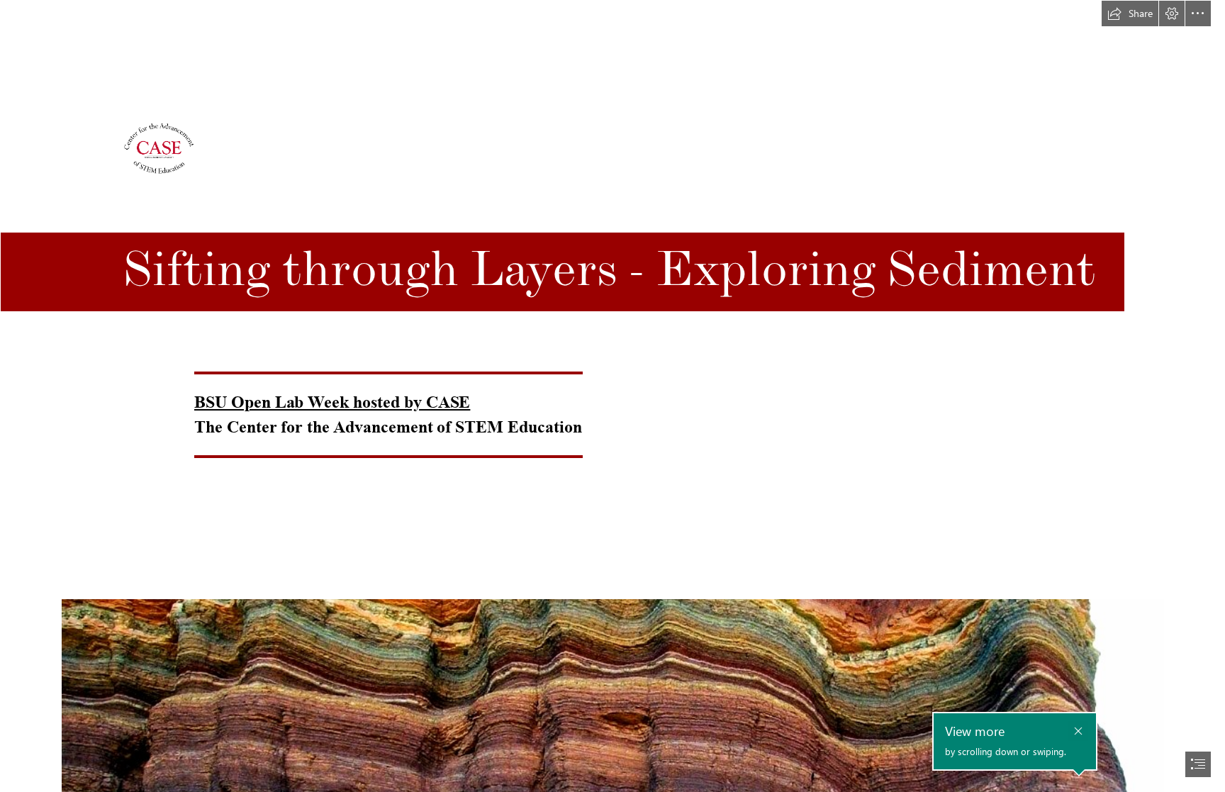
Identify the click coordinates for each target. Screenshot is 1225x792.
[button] (1130, 13)
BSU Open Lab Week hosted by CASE (332, 402)
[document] (612, 396)
